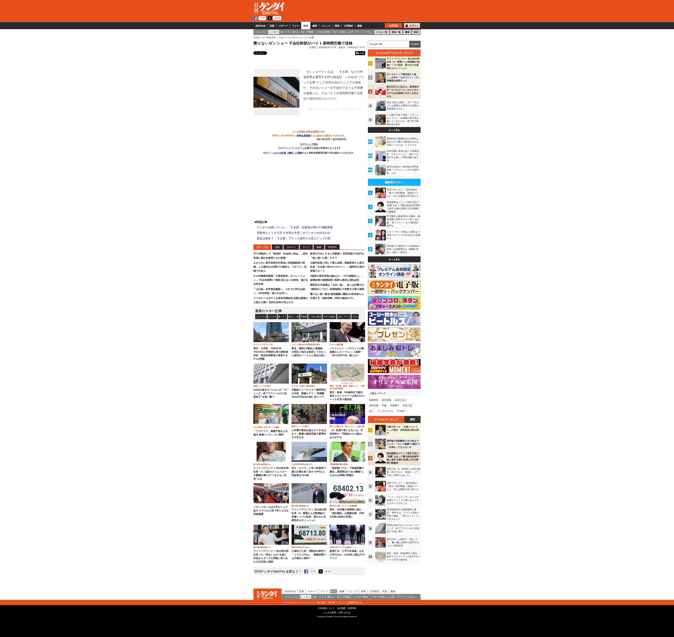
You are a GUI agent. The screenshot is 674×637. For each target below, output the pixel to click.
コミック (326, 25)
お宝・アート (344, 316)
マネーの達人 (329, 316)
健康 (314, 25)
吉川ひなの (400, 400)
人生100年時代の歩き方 (302, 464)
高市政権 (386, 400)
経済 (305, 25)
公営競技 (348, 25)
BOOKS (332, 247)
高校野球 (373, 400)
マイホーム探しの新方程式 (303, 386)
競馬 (337, 25)
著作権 (331, 603)
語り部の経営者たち (262, 464)
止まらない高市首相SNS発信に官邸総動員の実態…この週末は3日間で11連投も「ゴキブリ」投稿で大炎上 (280, 266)
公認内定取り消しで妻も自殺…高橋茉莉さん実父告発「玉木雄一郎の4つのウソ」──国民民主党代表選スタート (337, 266)
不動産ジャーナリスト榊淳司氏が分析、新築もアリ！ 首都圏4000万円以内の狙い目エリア (309, 393)
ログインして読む (309, 144)
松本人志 (407, 405)
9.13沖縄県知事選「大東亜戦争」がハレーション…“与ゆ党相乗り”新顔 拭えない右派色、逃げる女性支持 (280, 280)
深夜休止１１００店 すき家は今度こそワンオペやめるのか (294, 232)
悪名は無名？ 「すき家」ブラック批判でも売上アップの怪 (294, 238)
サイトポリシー (291, 603)
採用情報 (352, 608)
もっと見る (394, 130)
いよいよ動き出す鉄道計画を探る (306, 344)
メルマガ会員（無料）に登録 (287, 152)
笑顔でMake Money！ (301, 547)
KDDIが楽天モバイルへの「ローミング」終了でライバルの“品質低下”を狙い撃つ (271, 393)
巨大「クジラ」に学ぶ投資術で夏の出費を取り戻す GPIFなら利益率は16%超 (309, 472)
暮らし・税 (293, 316)
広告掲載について (326, 608)
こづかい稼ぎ (315, 316)
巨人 (371, 411)
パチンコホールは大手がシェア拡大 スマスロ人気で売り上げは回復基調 (271, 511)
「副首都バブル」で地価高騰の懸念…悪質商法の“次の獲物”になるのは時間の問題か (347, 472)
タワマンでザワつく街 (263, 344)
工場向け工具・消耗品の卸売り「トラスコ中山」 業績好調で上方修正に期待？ (309, 555)
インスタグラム (385, 411)
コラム (355, 316)
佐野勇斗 (394, 405)
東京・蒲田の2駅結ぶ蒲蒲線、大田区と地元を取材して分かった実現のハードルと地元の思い (309, 352)
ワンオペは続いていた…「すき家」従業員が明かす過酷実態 (295, 227)
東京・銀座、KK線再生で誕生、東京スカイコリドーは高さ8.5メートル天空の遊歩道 (347, 396)
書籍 (359, 25)
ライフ (295, 25)
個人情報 (321, 603)
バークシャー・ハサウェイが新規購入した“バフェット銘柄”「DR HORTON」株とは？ (347, 352)
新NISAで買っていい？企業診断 (343, 506)
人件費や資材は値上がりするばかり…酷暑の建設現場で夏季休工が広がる (309, 434)
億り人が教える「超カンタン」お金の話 (347, 426)
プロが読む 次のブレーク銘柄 (266, 427)
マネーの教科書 (336, 344)
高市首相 (373, 405)
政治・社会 (262, 247)
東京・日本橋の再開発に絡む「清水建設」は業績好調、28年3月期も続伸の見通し (347, 513)
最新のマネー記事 (268, 311)
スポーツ (283, 25)
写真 (384, 591)
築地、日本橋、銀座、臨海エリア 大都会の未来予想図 (347, 387)
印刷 (362, 53)
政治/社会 (260, 25)
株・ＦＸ (282, 316)
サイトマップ (307, 603)
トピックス (261, 316)
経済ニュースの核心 (262, 386)
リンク (341, 603)
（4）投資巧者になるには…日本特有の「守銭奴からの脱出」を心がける (347, 434)
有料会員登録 (303, 135)
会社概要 (341, 608)
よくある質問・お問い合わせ (337, 612)
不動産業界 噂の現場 (339, 464)
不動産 (304, 316)
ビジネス (272, 316)
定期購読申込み (354, 603)
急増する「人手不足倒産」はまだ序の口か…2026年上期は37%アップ (347, 555)
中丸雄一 (401, 411)
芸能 (272, 25)
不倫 (384, 405)
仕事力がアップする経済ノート (343, 547)
